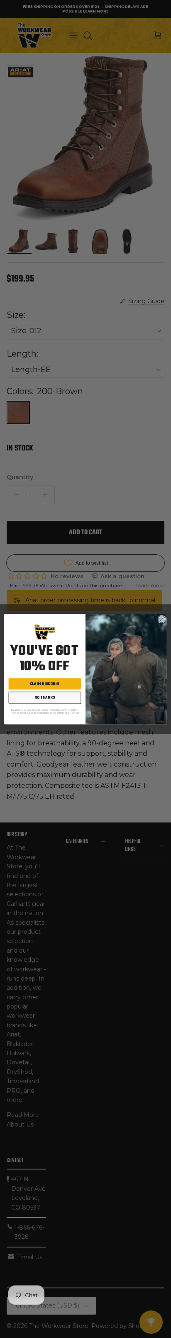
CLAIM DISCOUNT (45, 684)
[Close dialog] (161, 619)
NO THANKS (44, 697)
